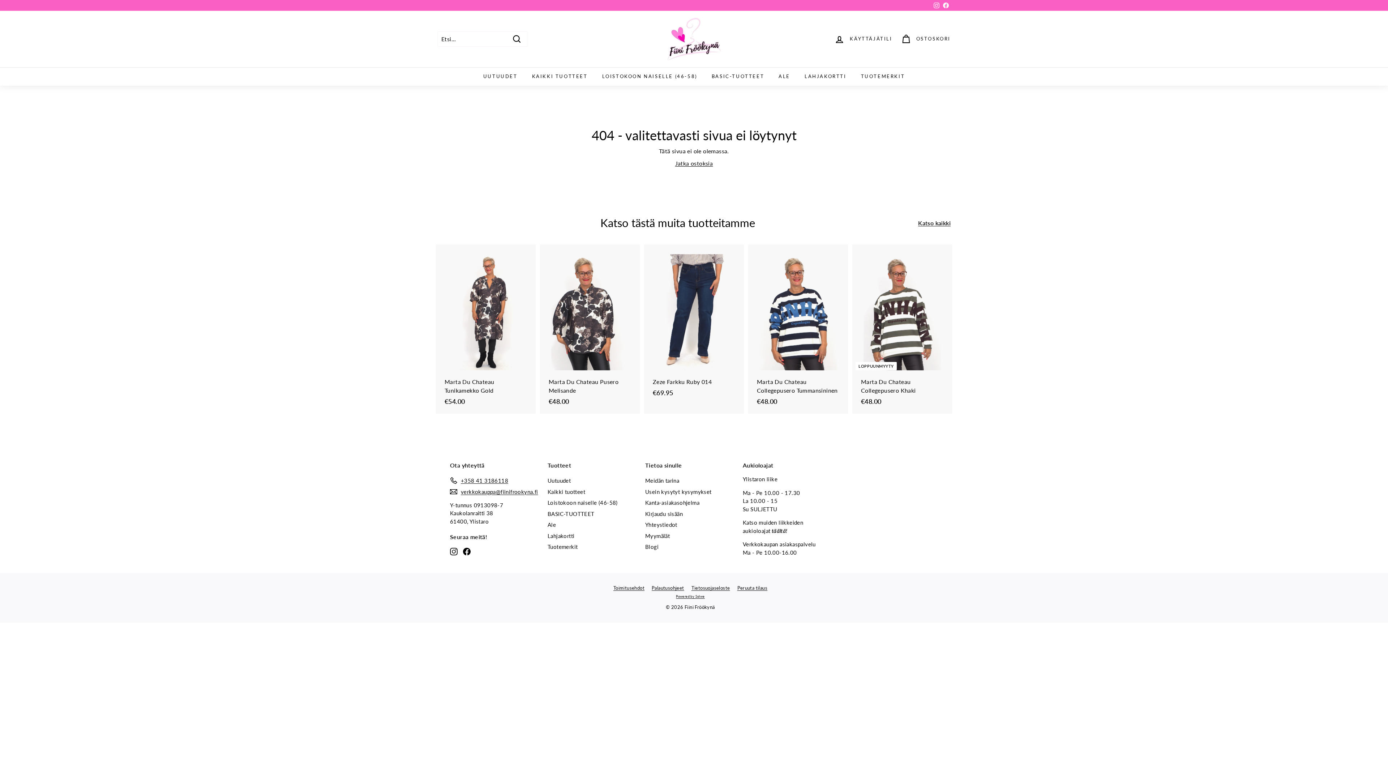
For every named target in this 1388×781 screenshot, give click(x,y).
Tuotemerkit (883, 76)
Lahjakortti (826, 76)
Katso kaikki (934, 222)
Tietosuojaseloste (710, 588)
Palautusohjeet (668, 588)
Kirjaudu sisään (664, 514)
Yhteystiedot (661, 524)
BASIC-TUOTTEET (738, 76)
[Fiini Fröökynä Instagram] (454, 551)
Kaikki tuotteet (560, 76)
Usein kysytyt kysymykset (678, 491)
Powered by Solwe (690, 596)
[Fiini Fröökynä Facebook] (467, 551)
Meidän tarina (662, 480)
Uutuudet (500, 76)
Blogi (652, 546)
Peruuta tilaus (752, 588)
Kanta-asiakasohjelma (672, 502)
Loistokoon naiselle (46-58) (649, 76)
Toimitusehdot (628, 588)
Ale (784, 76)
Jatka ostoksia (694, 163)
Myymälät (657, 536)
